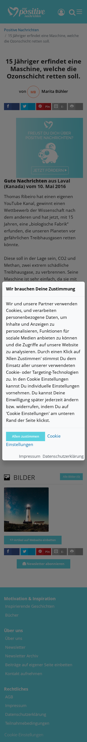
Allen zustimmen (25, 436)
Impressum (29, 456)
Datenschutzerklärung (63, 456)
